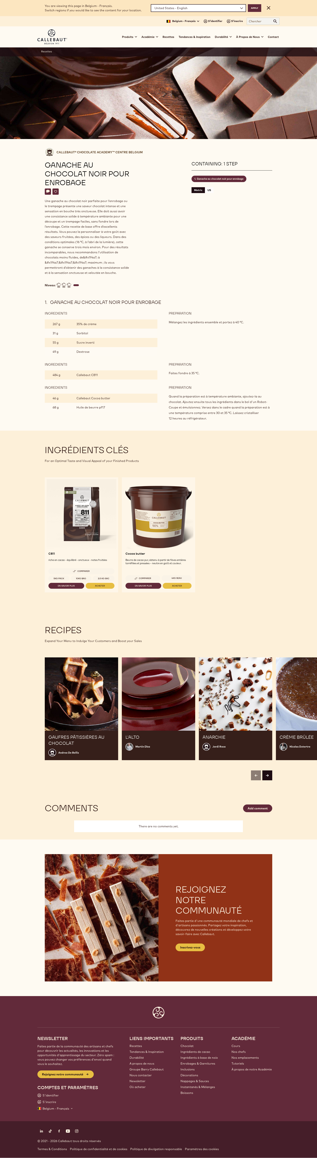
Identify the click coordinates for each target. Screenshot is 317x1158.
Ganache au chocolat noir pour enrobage (220, 178)
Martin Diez (142, 746)
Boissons (187, 1093)
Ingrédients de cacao (195, 1052)
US (209, 190)
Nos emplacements (245, 1057)
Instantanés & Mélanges (198, 1087)
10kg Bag (81, 578)
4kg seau (177, 578)
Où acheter (138, 1087)
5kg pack (59, 578)
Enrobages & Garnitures (198, 1063)
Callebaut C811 (87, 375)
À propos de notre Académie (252, 1069)
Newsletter (137, 1081)
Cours (236, 1046)
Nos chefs (239, 1052)
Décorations (189, 1075)
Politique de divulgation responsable (156, 1149)
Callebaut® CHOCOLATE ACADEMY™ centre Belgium (100, 152)
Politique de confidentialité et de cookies (98, 1149)
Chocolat (187, 1046)
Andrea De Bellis (68, 752)
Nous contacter (141, 1075)
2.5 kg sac (103, 578)
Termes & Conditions (52, 1149)
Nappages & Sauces (195, 1081)
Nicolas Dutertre (299, 746)
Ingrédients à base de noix (199, 1057)
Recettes (168, 37)
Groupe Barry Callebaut (147, 1069)
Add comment (258, 808)
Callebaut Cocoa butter (93, 398)
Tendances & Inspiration (194, 37)
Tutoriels (238, 1063)
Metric (198, 190)
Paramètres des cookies (202, 1149)
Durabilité (137, 1057)
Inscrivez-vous (190, 947)
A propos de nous (142, 1063)
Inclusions (188, 1069)
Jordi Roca (219, 746)
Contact (273, 37)
